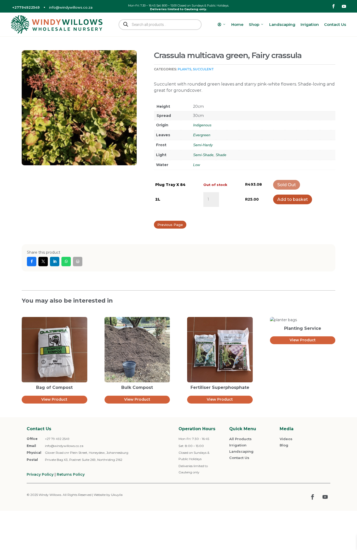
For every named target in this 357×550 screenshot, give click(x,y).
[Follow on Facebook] (333, 6)
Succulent (203, 69)
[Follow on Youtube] (344, 6)
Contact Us (335, 24)
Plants (184, 69)
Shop (254, 24)
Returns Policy (71, 474)
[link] (31, 261)
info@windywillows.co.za (71, 7)
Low (196, 165)
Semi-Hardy (203, 145)
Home (237, 24)
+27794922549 (26, 7)
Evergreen (201, 135)
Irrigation (310, 24)
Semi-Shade (203, 155)
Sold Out (286, 184)
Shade (221, 155)
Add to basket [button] (292, 199)
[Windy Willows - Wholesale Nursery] (56, 24)
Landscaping (282, 24)
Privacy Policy (40, 474)
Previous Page (170, 225)
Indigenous (202, 125)
